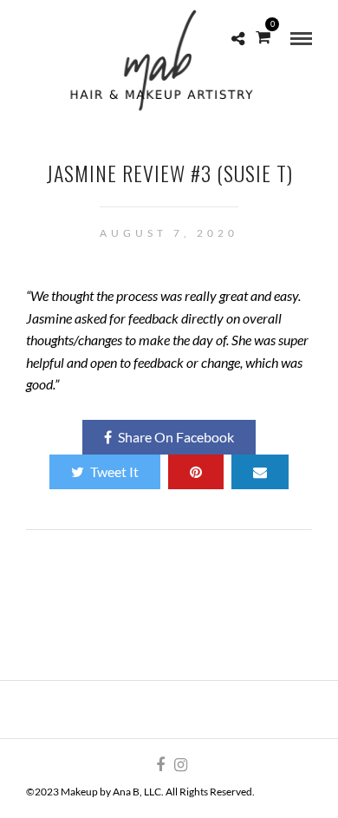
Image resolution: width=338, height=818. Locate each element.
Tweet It (114, 471)
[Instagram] (180, 765)
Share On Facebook (176, 437)
